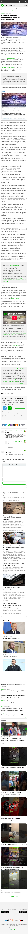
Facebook (17, 379)
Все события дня (22, 717)
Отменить (14, 483)
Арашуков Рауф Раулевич (10, 656)
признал (22, 359)
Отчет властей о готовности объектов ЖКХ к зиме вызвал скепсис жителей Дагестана (13, 547)
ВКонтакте (5, 381)
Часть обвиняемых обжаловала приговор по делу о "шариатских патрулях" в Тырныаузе (12, 589)
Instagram (22, 379)
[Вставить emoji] (16, 465)
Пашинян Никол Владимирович (11, 638)
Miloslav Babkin (14, 430)
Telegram (15, 375)
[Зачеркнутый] (12, 465)
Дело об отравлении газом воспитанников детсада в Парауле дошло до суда (12, 605)
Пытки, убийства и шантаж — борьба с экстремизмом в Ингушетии (14, 280)
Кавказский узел (11, 58)
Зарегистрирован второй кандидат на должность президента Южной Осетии (12, 709)
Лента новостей (9, 10)
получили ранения (14, 298)
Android (19, 368)
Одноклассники (13, 381)
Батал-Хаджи (16, 345)
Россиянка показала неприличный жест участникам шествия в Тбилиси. (12, 868)
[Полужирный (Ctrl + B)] (4, 465)
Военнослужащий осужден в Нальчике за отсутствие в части (13, 564)
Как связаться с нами (12, 909)
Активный (13, 451)
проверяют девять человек (7, 67)
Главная (3, 10)
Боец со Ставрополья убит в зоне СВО (12, 715)
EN (4, 1)
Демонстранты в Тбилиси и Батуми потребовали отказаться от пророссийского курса (13, 740)
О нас (2, 909)
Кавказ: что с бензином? (8, 8)
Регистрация (14, 479)
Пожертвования (23, 909)
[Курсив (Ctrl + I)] (6, 465)
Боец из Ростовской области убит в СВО (12, 691)
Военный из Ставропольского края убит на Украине (14, 493)
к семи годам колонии (14, 265)
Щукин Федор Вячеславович (11, 675)
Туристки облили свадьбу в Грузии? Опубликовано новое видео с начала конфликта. (11, 794)
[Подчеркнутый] (9, 465)
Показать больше (14, 896)
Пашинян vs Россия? (22, 8)
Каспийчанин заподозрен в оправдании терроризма (12, 703)
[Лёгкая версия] (7, 1)
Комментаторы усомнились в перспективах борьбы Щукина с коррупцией (12, 517)
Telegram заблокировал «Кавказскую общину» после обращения (11, 819)
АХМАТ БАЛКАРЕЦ (18, 441)
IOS (22, 368)
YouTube (21, 383)
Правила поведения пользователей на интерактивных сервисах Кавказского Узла (14, 925)
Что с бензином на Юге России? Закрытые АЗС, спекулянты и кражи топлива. (13, 891)
